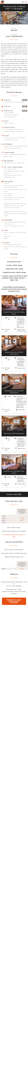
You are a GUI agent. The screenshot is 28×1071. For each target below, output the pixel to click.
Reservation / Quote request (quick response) (14, 601)
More (24, 100)
